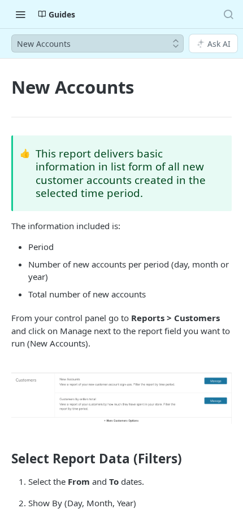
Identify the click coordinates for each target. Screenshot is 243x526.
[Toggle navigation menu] (20, 14)
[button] (121, 398)
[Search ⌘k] (228, 14)
